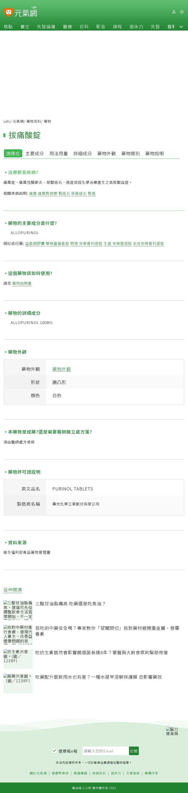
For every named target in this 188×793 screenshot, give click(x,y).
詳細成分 (82, 153)
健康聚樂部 (60, 773)
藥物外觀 (106, 153)
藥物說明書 (22, 283)
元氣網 (18, 121)
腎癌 (92, 193)
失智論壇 (46, 26)
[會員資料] (174, 12)
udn (6, 121)
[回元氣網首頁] (26, 11)
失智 (155, 26)
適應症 (13, 153)
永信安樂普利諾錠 (148, 243)
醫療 (67, 26)
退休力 (136, 26)
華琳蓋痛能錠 (57, 243)
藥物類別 (130, 153)
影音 (101, 26)
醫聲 (172, 26)
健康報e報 (68, 751)
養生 (25, 26)
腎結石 (64, 193)
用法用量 (58, 153)
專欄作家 (151, 773)
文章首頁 (133, 773)
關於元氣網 (38, 773)
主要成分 (34, 153)
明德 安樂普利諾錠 (86, 243)
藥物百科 (33, 121)
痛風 (33, 193)
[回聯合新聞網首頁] (9, 12)
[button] (181, 26)
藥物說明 (154, 153)
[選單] (182, 12)
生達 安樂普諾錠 (118, 243)
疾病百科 (99, 773)
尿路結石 (79, 193)
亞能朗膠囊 (35, 243)
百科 (84, 26)
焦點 (8, 26)
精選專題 (80, 773)
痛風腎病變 (48, 193)
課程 (117, 26)
